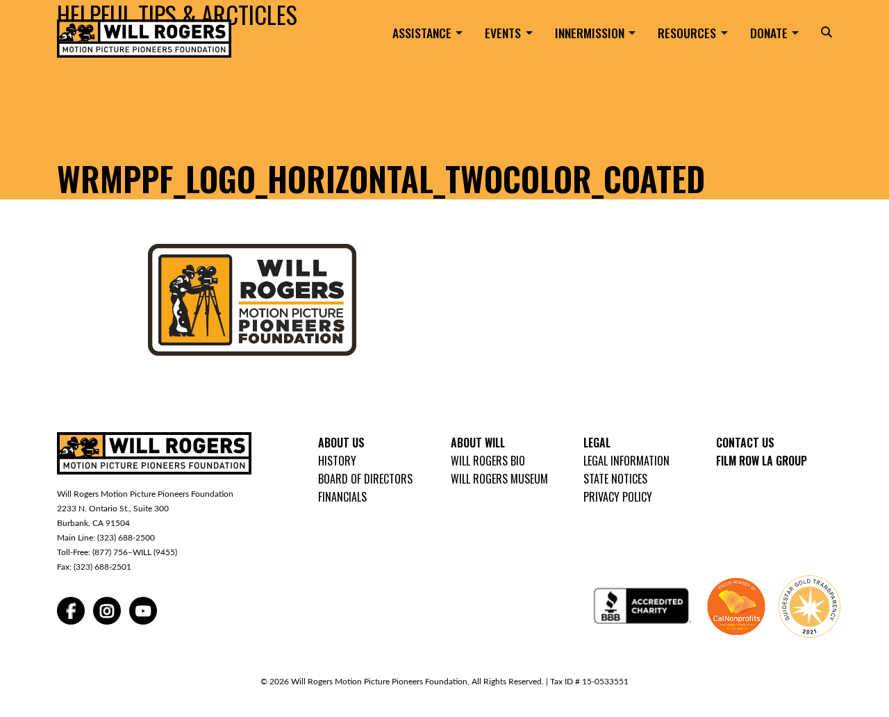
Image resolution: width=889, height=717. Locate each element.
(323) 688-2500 (126, 538)
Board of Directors (365, 478)
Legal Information (626, 460)
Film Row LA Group (761, 460)
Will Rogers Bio (488, 460)
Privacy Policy (617, 496)
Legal (596, 442)
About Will (478, 442)
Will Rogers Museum (499, 478)
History (337, 460)
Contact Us (745, 442)
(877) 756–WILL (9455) (134, 552)
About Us (341, 442)
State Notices (615, 478)
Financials (342, 496)
